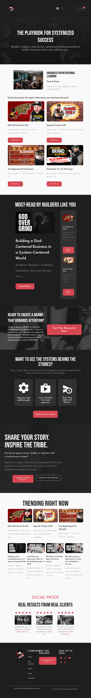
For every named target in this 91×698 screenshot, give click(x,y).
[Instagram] (65, 658)
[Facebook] (61, 658)
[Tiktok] (65, 662)
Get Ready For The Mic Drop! (60, 169)
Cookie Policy (73, 689)
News (30, 669)
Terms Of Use (56, 689)
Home (30, 657)
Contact (31, 678)
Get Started (31, 663)
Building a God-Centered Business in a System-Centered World (16, 559)
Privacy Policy (65, 689)
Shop (30, 673)
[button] (57, 8)
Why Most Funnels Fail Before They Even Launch (54, 559)
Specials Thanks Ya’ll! (56, 125)
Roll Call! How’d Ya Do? (18, 125)
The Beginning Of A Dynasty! (21, 169)
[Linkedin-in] (61, 662)
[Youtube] (69, 658)
